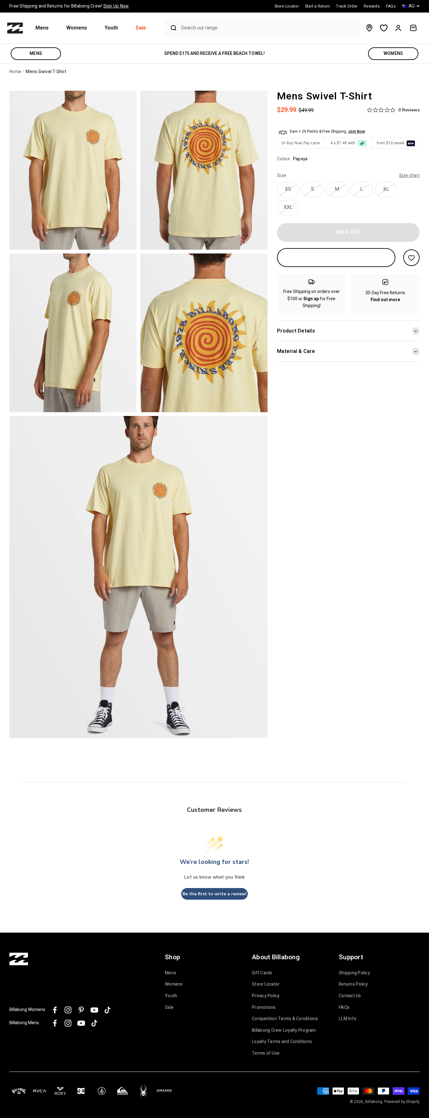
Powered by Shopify (402, 1102)
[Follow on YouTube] (94, 1010)
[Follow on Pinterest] (81, 1010)
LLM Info (347, 1019)
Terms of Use (266, 1053)
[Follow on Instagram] (68, 1010)
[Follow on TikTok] (107, 1010)
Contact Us (350, 996)
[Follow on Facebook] (55, 1010)
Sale (141, 28)
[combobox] (269, 28)
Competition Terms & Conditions (285, 1019)
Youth (111, 28)
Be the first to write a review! (214, 894)
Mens (42, 28)
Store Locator (266, 984)
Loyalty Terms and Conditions (282, 1042)
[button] (44, 28)
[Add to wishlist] (411, 257)
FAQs (344, 1007)
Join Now (356, 132)
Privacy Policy (266, 996)
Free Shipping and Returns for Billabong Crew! (69, 6)
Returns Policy (353, 984)
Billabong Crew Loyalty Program (284, 1030)
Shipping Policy (354, 973)
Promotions (264, 1007)
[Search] (171, 28)
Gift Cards (262, 973)
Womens (76, 28)
